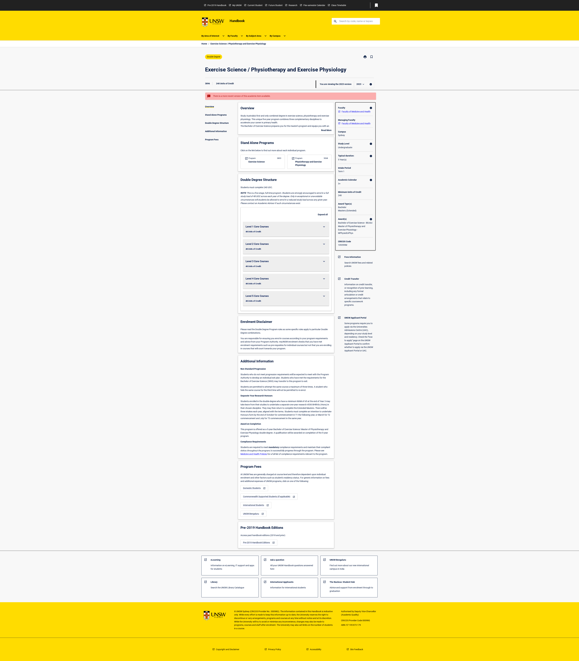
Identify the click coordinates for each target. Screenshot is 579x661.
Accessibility (315, 649)
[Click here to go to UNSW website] (213, 22)
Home (204, 44)
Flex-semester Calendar (314, 5)
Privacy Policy (274, 649)
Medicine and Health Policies (253, 454)
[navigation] (254, 488)
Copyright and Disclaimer (227, 649)
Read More (326, 130)
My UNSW (237, 5)
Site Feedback (356, 649)
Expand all (323, 214)
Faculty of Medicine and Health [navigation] (356, 111)
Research (293, 5)
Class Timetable (338, 5)
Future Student (276, 5)
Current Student (255, 5)
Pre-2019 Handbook (216, 5)
